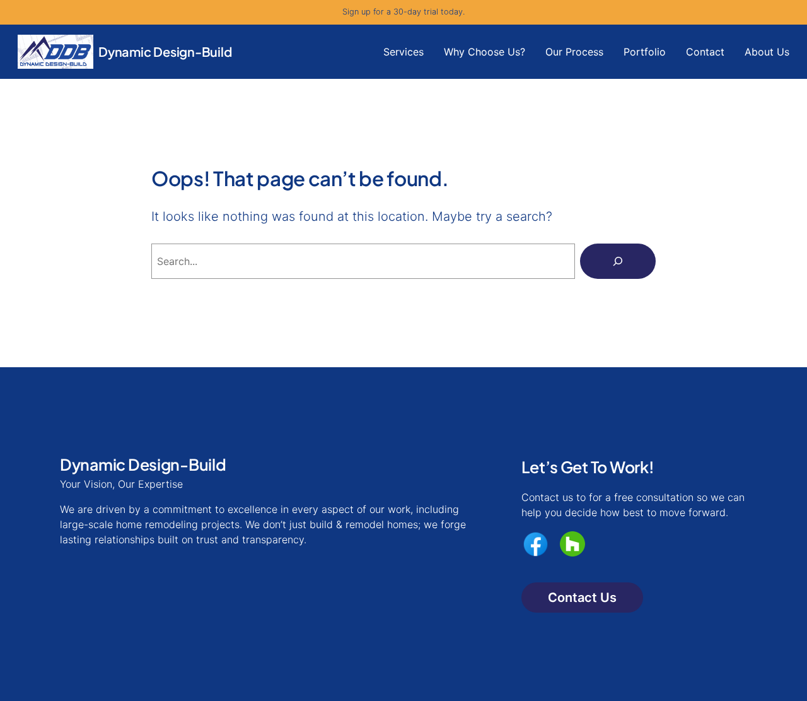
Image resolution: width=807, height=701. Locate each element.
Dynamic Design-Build (165, 51)
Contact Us (582, 597)
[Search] (618, 261)
